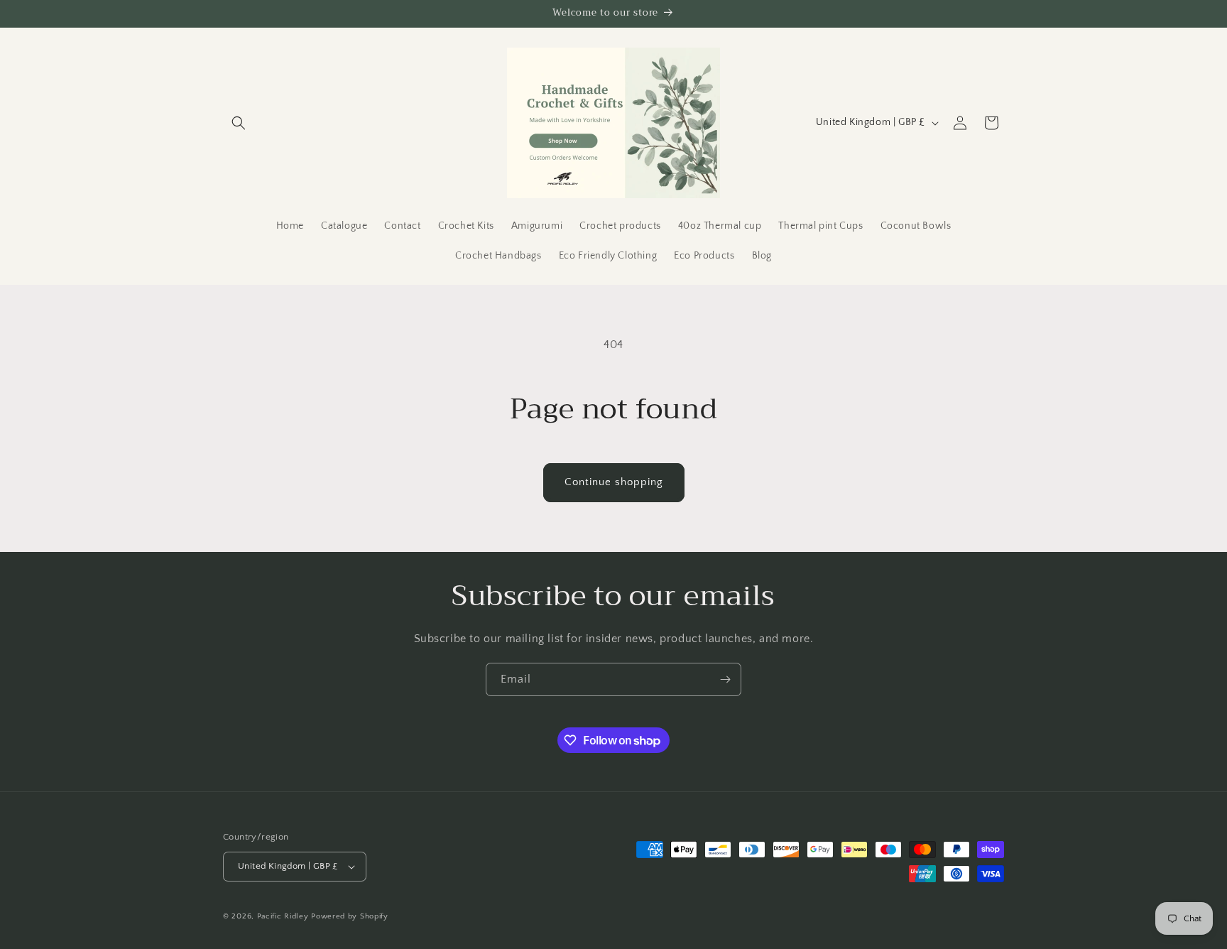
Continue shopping (614, 482)
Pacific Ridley (283, 916)
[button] (238, 123)
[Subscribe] (725, 679)
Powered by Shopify (349, 916)
